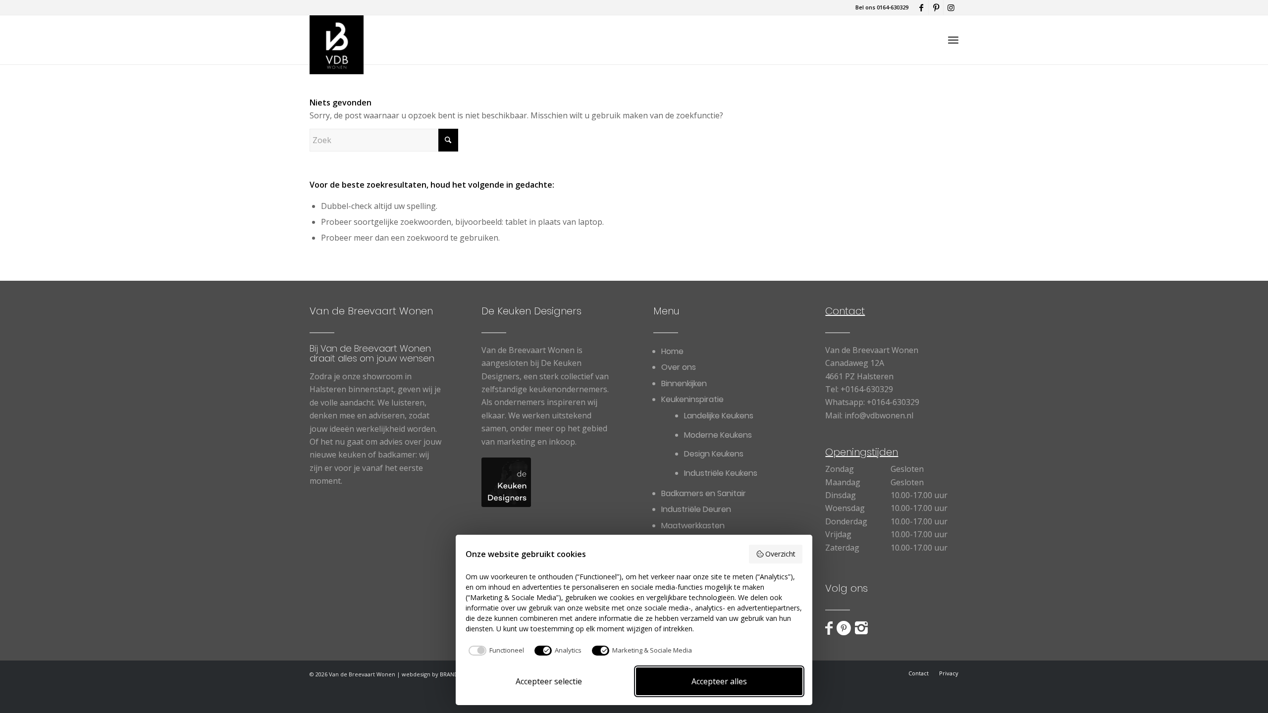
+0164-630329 (867, 389)
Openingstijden (861, 452)
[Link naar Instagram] (951, 7)
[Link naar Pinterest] (936, 7)
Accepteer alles (719, 681)
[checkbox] (495, 651)
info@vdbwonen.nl (879, 415)
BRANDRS (452, 674)
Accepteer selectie (549, 681)
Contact (845, 311)
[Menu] (953, 39)
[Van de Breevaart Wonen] (337, 39)
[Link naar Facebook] (921, 7)
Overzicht (780, 554)
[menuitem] (953, 39)
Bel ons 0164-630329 (881, 7)
